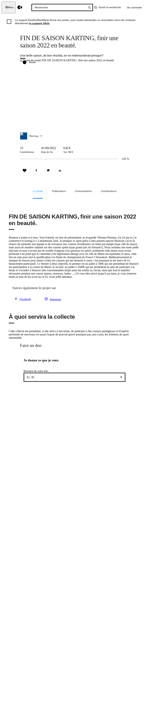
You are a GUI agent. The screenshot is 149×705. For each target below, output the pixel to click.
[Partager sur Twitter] (48, 170)
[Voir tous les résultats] (89, 7)
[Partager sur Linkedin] (60, 170)
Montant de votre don (36, 371)
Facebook (25, 299)
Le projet (38, 191)
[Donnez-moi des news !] (24, 170)
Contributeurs (108, 191)
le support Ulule (39, 23)
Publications (59, 191)
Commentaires (83, 191)
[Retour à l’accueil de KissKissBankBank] (20, 7)
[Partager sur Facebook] (36, 170)
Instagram (55, 299)
